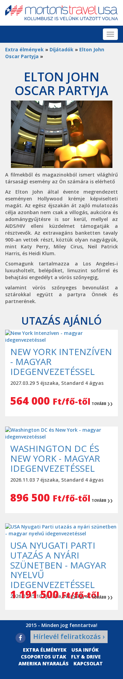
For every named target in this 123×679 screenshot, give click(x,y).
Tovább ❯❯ (102, 403)
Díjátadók (61, 49)
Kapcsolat (88, 663)
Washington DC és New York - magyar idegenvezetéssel (55, 458)
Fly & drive (86, 656)
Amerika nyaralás (43, 663)
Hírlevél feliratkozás (69, 636)
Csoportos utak (43, 656)
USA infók (85, 650)
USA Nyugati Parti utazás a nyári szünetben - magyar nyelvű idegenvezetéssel (58, 564)
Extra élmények (24, 49)
